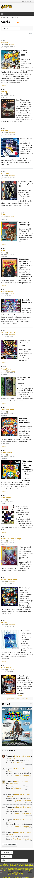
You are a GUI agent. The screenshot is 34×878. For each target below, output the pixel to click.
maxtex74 (11, 758)
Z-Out (3, 214)
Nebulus (4, 622)
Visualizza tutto (9, 844)
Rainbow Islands (7, 410)
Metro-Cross (6, 498)
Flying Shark (6, 369)
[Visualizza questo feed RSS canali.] (18, 21)
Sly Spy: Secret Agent (9, 579)
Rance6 (10, 771)
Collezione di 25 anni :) (23, 769)
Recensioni (6, 17)
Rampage (4, 42)
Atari (12, 17)
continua (4, 85)
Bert (9, 94)
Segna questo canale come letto (17, 699)
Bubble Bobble (6, 453)
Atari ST (3, 40)
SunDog (4, 91)
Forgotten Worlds (8, 332)
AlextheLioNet (11, 44)
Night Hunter (6, 667)
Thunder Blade (7, 291)
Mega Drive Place (18, 762)
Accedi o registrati (27, 1)
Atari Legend (17, 788)
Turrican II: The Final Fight (11, 538)
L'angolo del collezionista (21, 775)
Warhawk (4, 130)
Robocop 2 (5, 173)
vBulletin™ (16, 873)
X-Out (3, 251)
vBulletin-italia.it (23, 876)
